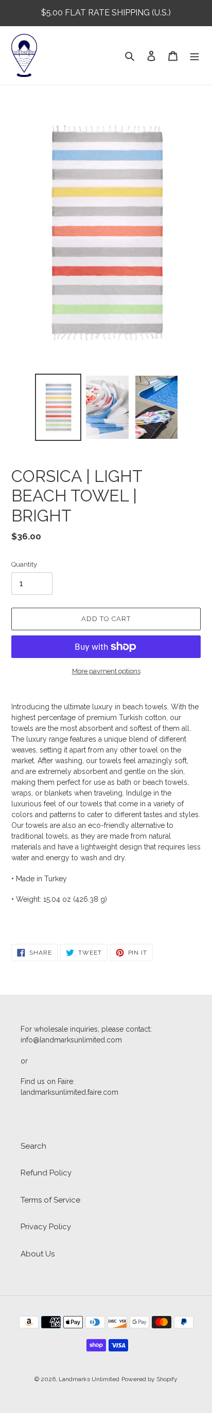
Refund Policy (46, 1172)
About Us (38, 1254)
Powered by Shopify (149, 1379)
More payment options (106, 671)
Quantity (24, 564)
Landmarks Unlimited (89, 1379)
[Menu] (194, 56)
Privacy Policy (46, 1226)
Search (33, 1146)
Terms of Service (50, 1200)
